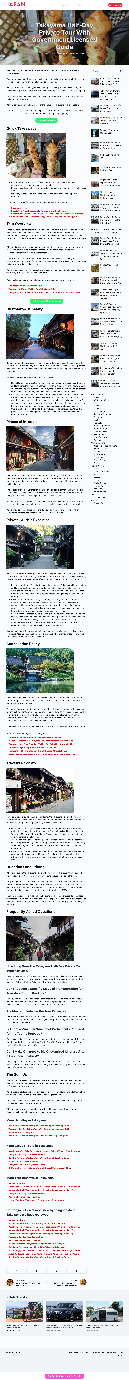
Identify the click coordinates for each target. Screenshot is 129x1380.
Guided (47, 53)
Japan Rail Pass (101, 449)
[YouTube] (19, 1352)
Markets (97, 408)
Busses (97, 463)
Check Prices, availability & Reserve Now (46, 301)
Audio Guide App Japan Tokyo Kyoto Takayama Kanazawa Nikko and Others (43, 1254)
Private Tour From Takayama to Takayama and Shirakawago (36, 1200)
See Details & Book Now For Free (63, 1376)
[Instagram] (13, 1352)
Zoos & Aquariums (102, 426)
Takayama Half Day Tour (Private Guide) (26, 1154)
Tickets (97, 469)
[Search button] (121, 71)
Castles (97, 420)
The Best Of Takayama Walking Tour (25, 286)
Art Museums (100, 492)
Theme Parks (100, 486)
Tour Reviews (79, 53)
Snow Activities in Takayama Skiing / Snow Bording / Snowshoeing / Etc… (45, 217)
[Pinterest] (57, 1271)
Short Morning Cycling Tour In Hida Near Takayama (32, 747)
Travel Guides (79, 5)
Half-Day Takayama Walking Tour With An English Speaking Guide (39, 1136)
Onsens (97, 397)
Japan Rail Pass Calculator (106, 446)
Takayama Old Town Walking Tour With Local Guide (32, 289)
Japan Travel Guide (115, 5)
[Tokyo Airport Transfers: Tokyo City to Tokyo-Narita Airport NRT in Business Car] (64, 1311)
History (97, 403)
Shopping (98, 480)
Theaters (98, 417)
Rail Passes (99, 451)
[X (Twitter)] (36, 1271)
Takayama (70, 53)
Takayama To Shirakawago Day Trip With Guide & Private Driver (37, 751)
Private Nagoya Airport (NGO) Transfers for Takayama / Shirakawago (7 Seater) (45, 1250)
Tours (90, 5)
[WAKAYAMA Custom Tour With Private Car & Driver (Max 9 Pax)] (24, 1311)
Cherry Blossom (101, 431)
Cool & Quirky (100, 483)
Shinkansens (99, 454)
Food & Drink (99, 411)
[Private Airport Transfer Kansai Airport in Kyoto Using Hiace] (104, 1311)
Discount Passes (101, 471)
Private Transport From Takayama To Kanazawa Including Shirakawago (41, 741)
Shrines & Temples (102, 400)
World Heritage (100, 428)
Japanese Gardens (102, 414)
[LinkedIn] (76, 1271)
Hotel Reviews (100, 437)
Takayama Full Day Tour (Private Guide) (26, 1165)
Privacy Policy (100, 503)
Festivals (98, 423)
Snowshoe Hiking (19, 208)
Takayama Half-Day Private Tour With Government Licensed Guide (39, 1129)
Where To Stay (49, 5)
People (97, 406)
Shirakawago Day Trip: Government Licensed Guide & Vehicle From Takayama (47, 214)
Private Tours (62, 53)
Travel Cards (99, 457)
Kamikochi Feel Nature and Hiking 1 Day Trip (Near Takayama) (36, 1247)
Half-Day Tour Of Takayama (21, 1132)
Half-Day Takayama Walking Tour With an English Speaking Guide (38, 1126)
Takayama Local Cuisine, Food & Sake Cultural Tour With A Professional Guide (44, 292)
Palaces (97, 474)
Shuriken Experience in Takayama (24, 1197)
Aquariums (99, 489)
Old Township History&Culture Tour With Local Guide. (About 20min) (40, 1168)
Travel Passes (100, 460)
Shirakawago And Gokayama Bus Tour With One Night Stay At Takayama (41, 754)
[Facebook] (17, 1271)
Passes (97, 477)
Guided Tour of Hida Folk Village (23, 1161)
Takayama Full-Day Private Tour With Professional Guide (34, 737)
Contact (100, 5)
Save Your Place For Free (46, 120)
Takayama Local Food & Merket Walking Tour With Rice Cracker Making (41, 744)
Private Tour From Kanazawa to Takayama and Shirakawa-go (39, 211)
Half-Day (53, 53)
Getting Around (64, 5)
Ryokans (97, 440)
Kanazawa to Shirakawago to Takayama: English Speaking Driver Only (40, 1234)
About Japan (35, 5)
